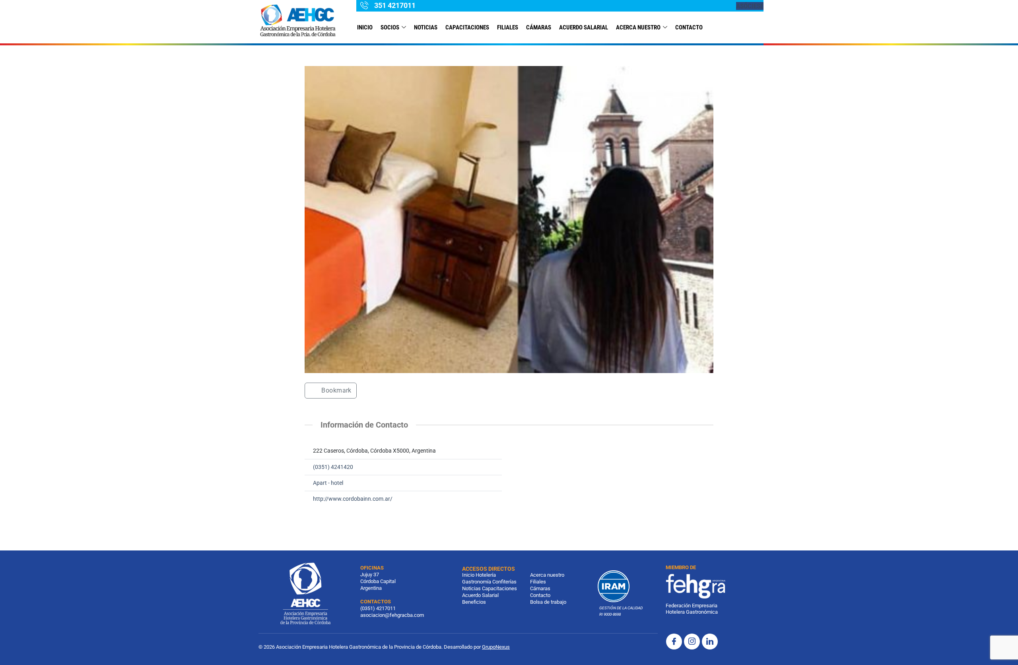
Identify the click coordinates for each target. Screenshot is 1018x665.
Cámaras (538, 27)
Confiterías (504, 582)
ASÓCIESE (750, 6)
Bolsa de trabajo (548, 602)
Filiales (538, 582)
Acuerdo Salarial (583, 27)
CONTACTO (689, 27)
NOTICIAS (425, 27)
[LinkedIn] (710, 641)
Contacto (540, 595)
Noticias (471, 588)
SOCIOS (390, 27)
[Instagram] (692, 641)
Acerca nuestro (638, 27)
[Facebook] (674, 641)
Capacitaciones (467, 27)
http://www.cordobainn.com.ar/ (352, 499)
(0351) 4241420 (333, 467)
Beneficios (474, 602)
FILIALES (507, 27)
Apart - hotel (328, 483)
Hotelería (486, 575)
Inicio (365, 27)
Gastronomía (476, 582)
